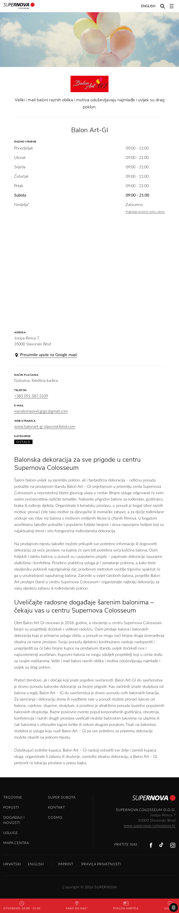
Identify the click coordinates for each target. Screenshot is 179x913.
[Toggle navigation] (171, 6)
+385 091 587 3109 (31, 396)
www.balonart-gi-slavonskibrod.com (44, 427)
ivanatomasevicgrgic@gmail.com (41, 411)
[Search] (162, 6)
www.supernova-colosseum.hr (150, 825)
